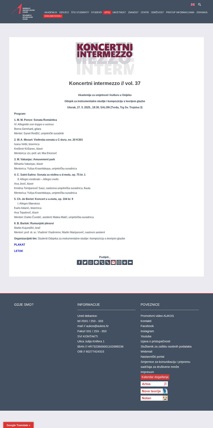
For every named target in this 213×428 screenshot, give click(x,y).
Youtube (146, 336)
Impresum (147, 372)
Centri (145, 12)
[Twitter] (85, 262)
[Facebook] (79, 262)
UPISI (107, 12)
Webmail (146, 351)
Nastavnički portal (152, 356)
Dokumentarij (52, 16)
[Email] (130, 262)
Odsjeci (64, 12)
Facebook (147, 326)
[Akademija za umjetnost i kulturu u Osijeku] (23, 11)
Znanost (133, 12)
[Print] (124, 262)
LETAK (18, 251)
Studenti (96, 12)
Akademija (50, 12)
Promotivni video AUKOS (157, 316)
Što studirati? (80, 12)
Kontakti (146, 321)
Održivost (157, 12)
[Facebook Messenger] (96, 262)
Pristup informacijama (180, 12)
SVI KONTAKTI (87, 336)
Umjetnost (119, 12)
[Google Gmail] (113, 262)
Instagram (147, 331)
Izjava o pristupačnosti (155, 341)
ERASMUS (202, 12)
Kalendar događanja (155, 377)
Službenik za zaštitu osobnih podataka (166, 346)
